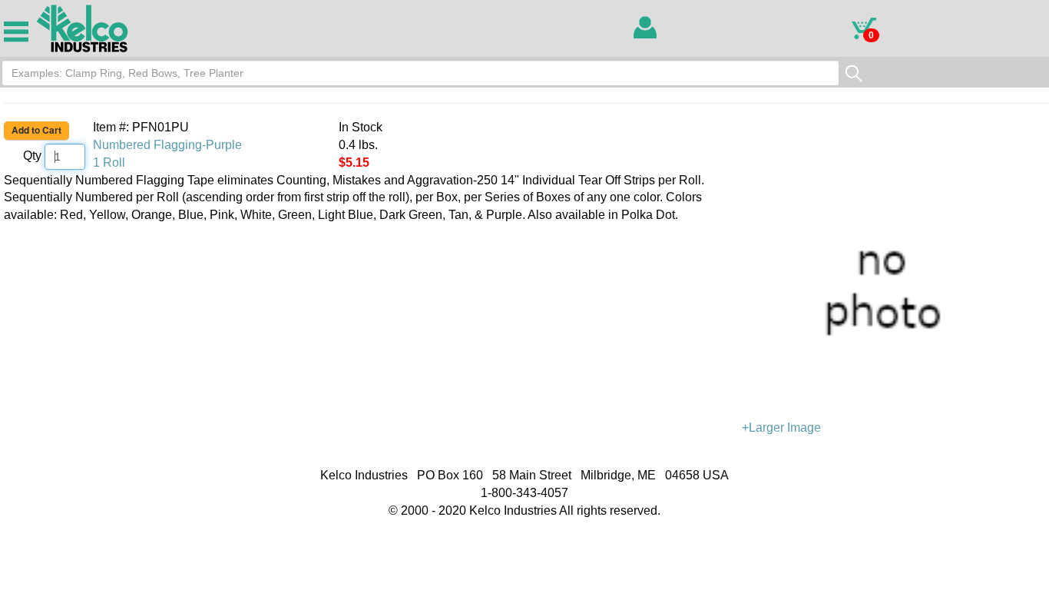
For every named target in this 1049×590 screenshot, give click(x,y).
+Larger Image (781, 427)
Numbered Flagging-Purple (167, 144)
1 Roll (109, 162)
